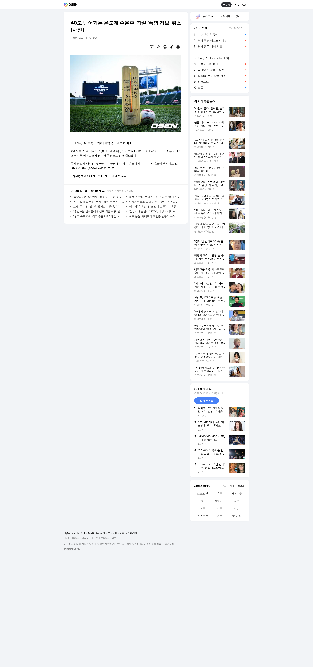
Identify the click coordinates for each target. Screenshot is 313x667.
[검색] (245, 5)
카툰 (219, 516)
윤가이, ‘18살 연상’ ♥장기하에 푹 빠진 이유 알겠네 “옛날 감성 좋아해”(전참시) (98, 201)
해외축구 (236, 493)
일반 (236, 508)
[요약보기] (152, 46)
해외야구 (220, 501)
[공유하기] (237, 5)
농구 (202, 508)
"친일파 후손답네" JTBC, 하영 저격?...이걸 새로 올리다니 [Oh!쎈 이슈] (154, 211)
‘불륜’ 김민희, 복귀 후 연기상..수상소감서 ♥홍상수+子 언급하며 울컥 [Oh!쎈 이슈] (154, 196)
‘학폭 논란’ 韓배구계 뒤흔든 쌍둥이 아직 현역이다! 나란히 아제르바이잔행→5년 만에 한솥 (154, 216)
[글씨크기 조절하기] (171, 46)
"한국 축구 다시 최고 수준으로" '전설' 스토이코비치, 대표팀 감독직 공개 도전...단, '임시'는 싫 (98, 216)
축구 (219, 493)
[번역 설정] (165, 46)
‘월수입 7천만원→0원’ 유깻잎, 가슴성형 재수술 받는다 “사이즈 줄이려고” (98, 196)
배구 (219, 508)
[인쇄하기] (178, 46)
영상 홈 (236, 516)
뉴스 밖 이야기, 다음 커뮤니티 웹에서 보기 (226, 16)
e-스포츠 (203, 516)
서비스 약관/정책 (128, 533)
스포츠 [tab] (241, 485)
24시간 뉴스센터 (96, 533)
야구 (202, 501)
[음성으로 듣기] (158, 46)
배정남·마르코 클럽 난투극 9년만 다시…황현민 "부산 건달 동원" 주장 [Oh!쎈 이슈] (154, 201)
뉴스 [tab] (224, 485)
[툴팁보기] (245, 28)
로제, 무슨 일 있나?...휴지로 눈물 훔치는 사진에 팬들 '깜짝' (98, 206)
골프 (236, 501)
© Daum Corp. (72, 548)
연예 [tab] (232, 485)
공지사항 (112, 533)
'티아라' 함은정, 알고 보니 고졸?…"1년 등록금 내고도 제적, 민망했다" (154, 206)
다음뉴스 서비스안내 (74, 533)
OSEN (73, 4)
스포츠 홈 (202, 493)
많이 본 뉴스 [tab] (206, 400)
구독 (227, 4)
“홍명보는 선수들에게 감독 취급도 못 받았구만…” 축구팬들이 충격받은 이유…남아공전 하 (98, 211)
